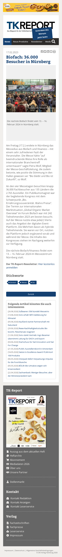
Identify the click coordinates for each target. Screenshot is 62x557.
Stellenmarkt (17, 481)
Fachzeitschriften (19, 523)
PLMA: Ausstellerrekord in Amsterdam (36, 348)
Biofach (13, 282)
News (7, 41)
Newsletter (36, 41)
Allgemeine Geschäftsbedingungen (39, 550)
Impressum (16, 535)
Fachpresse (16, 527)
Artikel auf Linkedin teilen (48, 53)
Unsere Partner (19, 472)
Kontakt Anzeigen (20, 502)
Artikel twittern (45, 53)
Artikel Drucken (54, 53)
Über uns (15, 468)
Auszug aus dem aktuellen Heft (27, 451)
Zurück (31, 294)
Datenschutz (20, 550)
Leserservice (17, 531)
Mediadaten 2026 (19, 464)
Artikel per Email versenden (51, 53)
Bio (33, 282)
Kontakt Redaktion (21, 498)
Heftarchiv (16, 455)
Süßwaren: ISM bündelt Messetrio (34, 311)
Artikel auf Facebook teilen (42, 53)
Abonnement (17, 460)
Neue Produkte (20, 41)
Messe (24, 282)
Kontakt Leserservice (22, 506)
